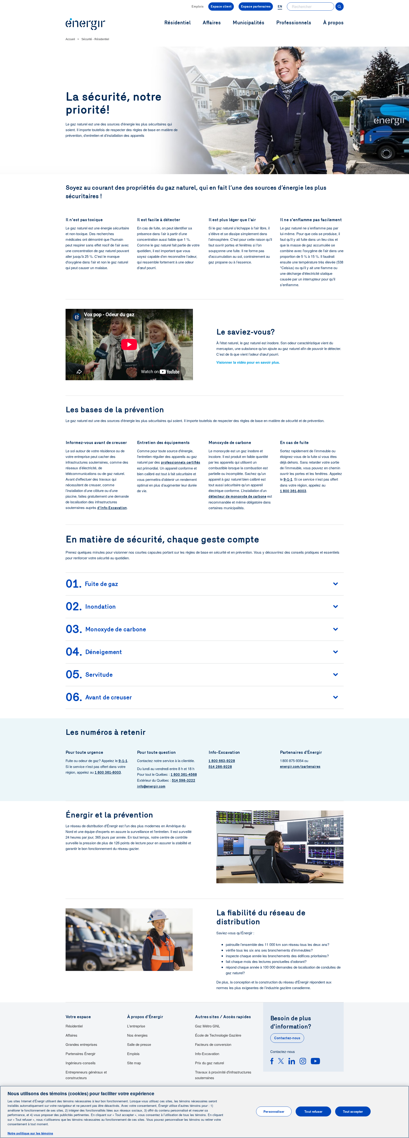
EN (280, 6)
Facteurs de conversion (213, 1044)
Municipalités (248, 23)
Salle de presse (139, 1044)
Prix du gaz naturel (209, 1062)
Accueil (70, 39)
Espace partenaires (256, 6)
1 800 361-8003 (293, 491)
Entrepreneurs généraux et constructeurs (86, 1074)
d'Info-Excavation (112, 508)
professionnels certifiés (180, 462)
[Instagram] (303, 1062)
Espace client (221, 6)
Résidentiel (74, 1025)
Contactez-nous (287, 1038)
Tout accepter (353, 1111)
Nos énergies (137, 1035)
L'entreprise (136, 1025)
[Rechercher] (339, 6)
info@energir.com (151, 786)
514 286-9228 (220, 767)
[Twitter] (281, 1061)
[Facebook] (271, 1062)
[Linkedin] (292, 1062)
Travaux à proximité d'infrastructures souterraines (223, 1074)
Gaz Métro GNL (207, 1025)
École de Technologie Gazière (218, 1035)
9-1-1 (288, 479)
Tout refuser (313, 1111)
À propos (333, 23)
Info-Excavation (207, 1053)
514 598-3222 (183, 780)
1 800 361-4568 (184, 774)
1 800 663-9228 (222, 761)
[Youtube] (315, 1062)
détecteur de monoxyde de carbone (237, 496)
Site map (134, 1062)
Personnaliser (273, 1111)
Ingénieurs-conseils (81, 1062)
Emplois (197, 6)
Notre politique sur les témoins (30, 1133)
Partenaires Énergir (80, 1053)
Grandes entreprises (81, 1044)
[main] (204, 1112)
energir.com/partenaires (300, 766)
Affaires (71, 1035)
